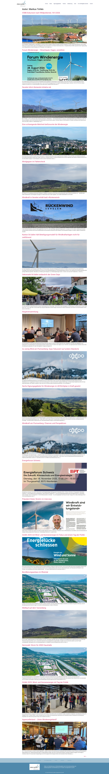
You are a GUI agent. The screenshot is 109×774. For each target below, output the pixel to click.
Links (75, 3)
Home (46, 3)
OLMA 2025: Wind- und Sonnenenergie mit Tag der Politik (45, 682)
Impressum (62, 760)
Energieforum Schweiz (31, 460)
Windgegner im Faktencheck (33, 162)
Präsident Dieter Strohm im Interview (37, 499)
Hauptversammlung (30, 312)
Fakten (64, 3)
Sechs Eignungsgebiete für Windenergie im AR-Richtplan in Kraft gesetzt (51, 386)
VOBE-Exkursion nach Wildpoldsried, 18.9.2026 (41, 13)
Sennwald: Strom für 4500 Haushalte (37, 645)
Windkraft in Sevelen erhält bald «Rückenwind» (41, 197)
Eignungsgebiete (57, 3)
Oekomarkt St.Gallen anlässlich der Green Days (41, 274)
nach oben (39, 760)
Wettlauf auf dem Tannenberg (34, 608)
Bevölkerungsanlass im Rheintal (35, 572)
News (51, 3)
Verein (91, 3)
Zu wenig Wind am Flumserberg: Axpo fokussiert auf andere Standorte (50, 349)
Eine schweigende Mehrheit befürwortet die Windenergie (45, 124)
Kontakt (56, 760)
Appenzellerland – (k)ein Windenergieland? (39, 719)
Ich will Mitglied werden (83, 3)
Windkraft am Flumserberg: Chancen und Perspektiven (44, 423)
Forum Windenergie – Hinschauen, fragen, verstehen (43, 50)
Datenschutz (69, 760)
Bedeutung (70, 3)
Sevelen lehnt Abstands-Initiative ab (36, 87)
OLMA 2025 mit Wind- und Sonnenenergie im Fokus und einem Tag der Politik (53, 535)
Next (85, 756)
